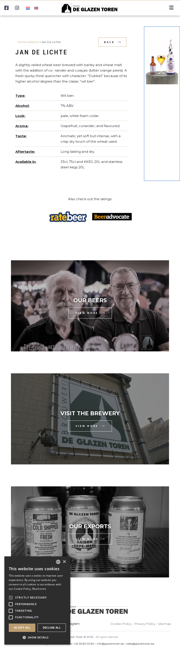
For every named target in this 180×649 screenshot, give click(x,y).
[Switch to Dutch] (28, 8)
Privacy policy (144, 624)
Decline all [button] (52, 627)
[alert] (37, 600)
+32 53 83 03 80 (84, 643)
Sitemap (164, 624)
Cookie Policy (120, 624)
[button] (37, 637)
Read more (39, 589)
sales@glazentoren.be (140, 643)
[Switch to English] (36, 8)
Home (22, 42)
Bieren (34, 42)
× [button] (64, 561)
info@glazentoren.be (110, 643)
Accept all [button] (22, 627)
